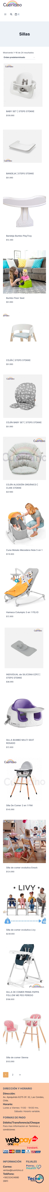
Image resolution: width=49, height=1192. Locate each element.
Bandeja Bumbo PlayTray (19, 236)
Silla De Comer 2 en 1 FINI (19, 805)
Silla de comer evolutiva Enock (21, 867)
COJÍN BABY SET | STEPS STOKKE (24, 422)
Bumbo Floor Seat (15, 298)
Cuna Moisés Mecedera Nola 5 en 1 (24, 550)
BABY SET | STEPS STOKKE (20, 111)
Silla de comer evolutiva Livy (21, 930)
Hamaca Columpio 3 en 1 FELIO (22, 612)
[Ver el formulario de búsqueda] (11, 14)
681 (5, 1181)
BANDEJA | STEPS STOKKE (20, 173)
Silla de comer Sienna (17, 1057)
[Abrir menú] (5, 14)
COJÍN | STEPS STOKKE (18, 360)
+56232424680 (11, 1177)
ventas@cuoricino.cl (13, 1170)
